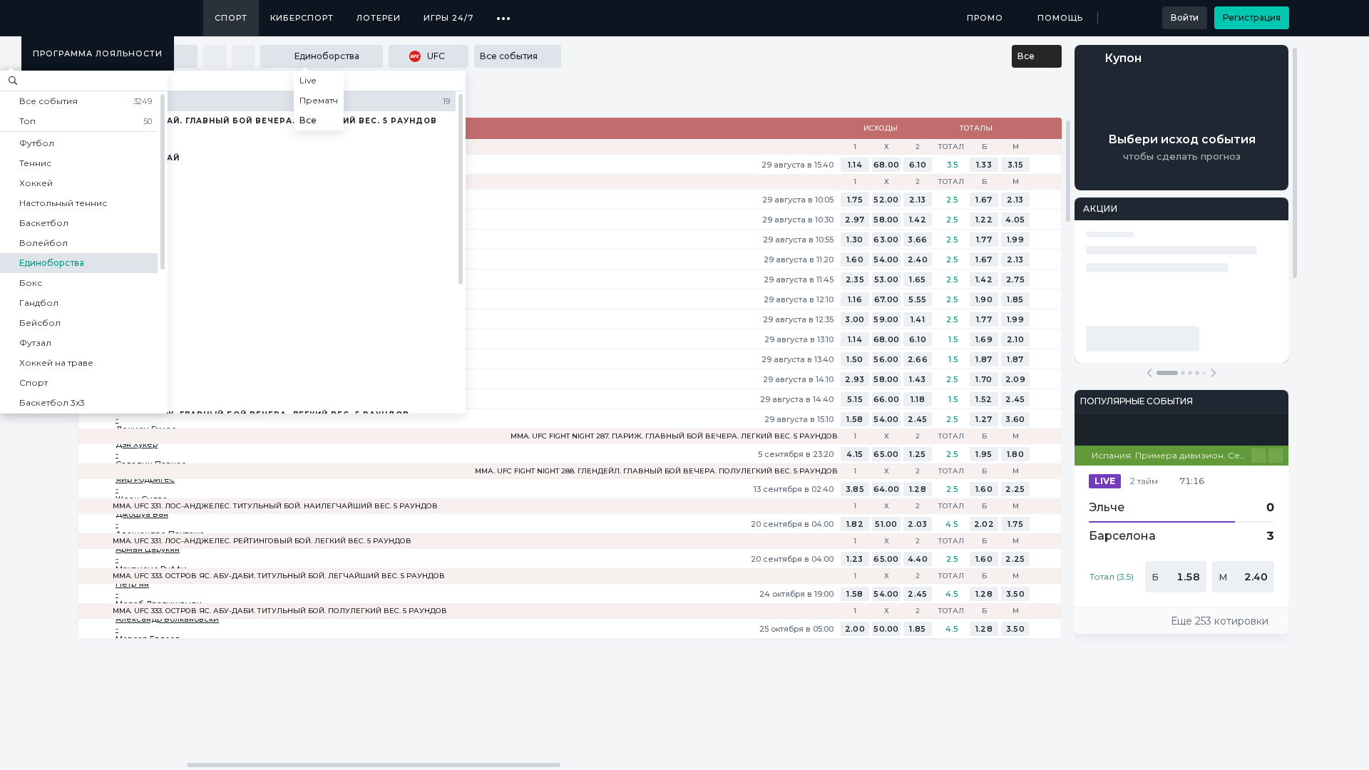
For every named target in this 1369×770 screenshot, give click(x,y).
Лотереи (379, 18)
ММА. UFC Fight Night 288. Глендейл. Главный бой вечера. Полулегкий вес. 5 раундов (656, 471)
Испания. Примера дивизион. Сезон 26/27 (1171, 455)
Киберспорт (302, 18)
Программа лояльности (98, 53)
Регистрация (1252, 17)
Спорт (231, 18)
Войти (1185, 17)
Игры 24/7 (448, 18)
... (503, 13)
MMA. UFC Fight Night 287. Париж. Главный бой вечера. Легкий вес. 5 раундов (674, 436)
